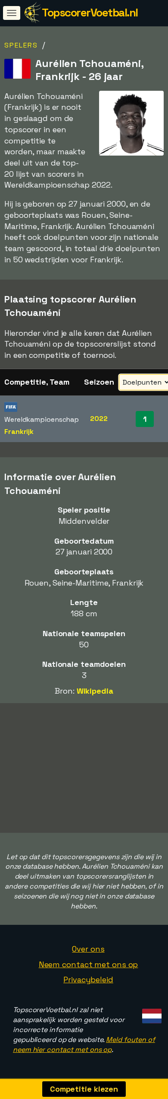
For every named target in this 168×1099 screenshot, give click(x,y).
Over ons (88, 949)
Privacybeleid (88, 979)
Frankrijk (19, 431)
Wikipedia (95, 691)
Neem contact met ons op (88, 964)
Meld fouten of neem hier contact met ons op (84, 1044)
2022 (99, 418)
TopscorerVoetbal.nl (90, 12)
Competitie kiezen (84, 1089)
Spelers (21, 45)
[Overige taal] (150, 1013)
